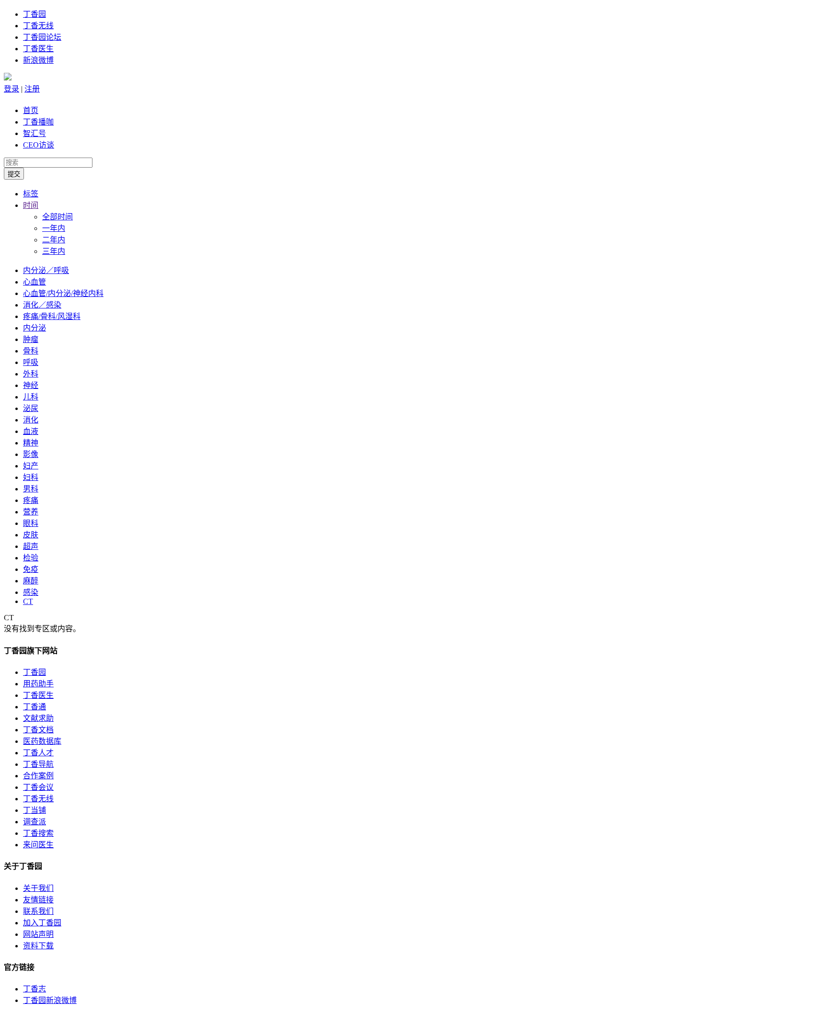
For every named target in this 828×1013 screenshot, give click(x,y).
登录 (11, 89)
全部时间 (57, 217)
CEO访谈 (38, 145)
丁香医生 (38, 49)
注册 (32, 89)
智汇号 (34, 133)
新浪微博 (38, 60)
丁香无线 (38, 26)
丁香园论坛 (42, 37)
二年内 (53, 240)
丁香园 (34, 14)
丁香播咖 (38, 122)
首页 (30, 110)
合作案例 (38, 776)
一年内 (53, 228)
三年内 (53, 251)
